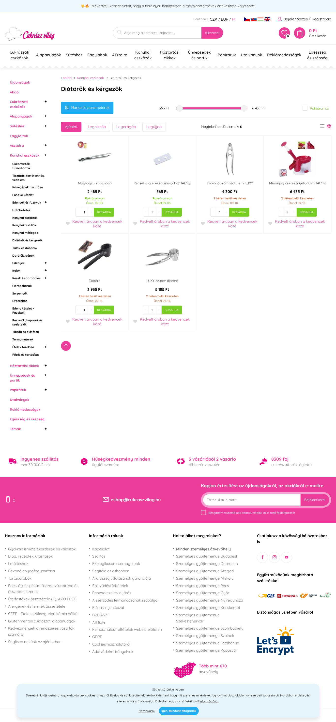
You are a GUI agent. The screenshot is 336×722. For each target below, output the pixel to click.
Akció (14, 92)
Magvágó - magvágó (94, 183)
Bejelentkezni (314, 500)
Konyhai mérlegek (25, 233)
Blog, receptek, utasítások (30, 556)
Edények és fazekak (26, 202)
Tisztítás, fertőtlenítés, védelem (28, 178)
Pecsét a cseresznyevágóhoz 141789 (162, 183)
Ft (233, 19)
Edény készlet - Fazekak (23, 310)
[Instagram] (274, 557)
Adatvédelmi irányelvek (112, 651)
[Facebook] (262, 557)
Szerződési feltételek (110, 585)
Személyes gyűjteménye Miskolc (204, 578)
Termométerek (22, 339)
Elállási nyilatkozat (108, 607)
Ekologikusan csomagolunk (116, 563)
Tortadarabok (19, 578)
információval (208, 701)
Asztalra (17, 145)
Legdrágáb (126, 126)
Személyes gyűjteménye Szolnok (205, 635)
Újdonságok (20, 82)
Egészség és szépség (27, 419)
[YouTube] (286, 557)
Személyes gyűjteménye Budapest (206, 556)
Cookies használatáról (111, 644)
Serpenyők (20, 293)
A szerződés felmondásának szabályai (125, 600)
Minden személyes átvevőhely (203, 548)
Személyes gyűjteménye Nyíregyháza (209, 600)
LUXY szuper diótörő (162, 281)
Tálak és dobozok (24, 248)
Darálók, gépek (23, 255)
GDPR (97, 636)
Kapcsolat (100, 548)
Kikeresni (212, 33)
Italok (16, 270)
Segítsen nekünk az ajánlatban (34, 641)
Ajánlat (71, 126)
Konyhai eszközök (25, 155)
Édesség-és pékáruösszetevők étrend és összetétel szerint (43, 588)
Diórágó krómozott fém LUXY (230, 183)
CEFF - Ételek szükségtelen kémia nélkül (43, 613)
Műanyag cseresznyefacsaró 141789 (297, 183)
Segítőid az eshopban (110, 570)
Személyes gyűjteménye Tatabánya (207, 642)
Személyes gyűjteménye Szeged (205, 570)
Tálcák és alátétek (25, 332)
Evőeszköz (19, 301)
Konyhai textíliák (24, 225)
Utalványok (19, 400)
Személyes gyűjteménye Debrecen (207, 563)
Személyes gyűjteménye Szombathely (210, 628)
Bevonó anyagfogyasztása (31, 570)
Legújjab (154, 126)
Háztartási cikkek (24, 366)
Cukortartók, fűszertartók (21, 166)
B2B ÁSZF (101, 614)
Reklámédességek (25, 409)
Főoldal (66, 78)
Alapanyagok (21, 116)
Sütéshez (17, 126)
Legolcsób (97, 126)
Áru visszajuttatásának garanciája (121, 578)
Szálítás (98, 556)
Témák (15, 429)
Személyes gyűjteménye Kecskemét (208, 607)
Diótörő (94, 281)
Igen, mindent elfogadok (178, 711)
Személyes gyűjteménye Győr (202, 592)
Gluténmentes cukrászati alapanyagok (41, 621)
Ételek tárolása (23, 347)
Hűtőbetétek (21, 210)
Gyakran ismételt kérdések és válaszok (42, 548)
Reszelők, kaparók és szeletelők (27, 322)
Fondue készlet (23, 195)
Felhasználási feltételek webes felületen (127, 629)
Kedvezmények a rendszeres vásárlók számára (41, 631)
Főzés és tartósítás (25, 354)
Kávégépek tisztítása (27, 187)
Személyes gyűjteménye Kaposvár (206, 650)
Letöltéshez (18, 563)
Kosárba (104, 212)
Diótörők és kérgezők (27, 240)
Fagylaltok (19, 136)
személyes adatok (238, 513)
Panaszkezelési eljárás (111, 592)
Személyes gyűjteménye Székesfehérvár (198, 617)
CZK (213, 19)
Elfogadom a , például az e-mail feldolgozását (251, 513)
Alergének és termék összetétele (36, 606)
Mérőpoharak (22, 286)
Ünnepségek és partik (22, 378)
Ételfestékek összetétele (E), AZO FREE (42, 598)
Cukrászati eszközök (19, 104)
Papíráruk (18, 390)
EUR (225, 19)
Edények (18, 263)
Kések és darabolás (26, 278)
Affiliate (99, 622)
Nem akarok (146, 711)
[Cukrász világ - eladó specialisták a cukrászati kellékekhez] (30, 34)
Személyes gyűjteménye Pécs (202, 585)
